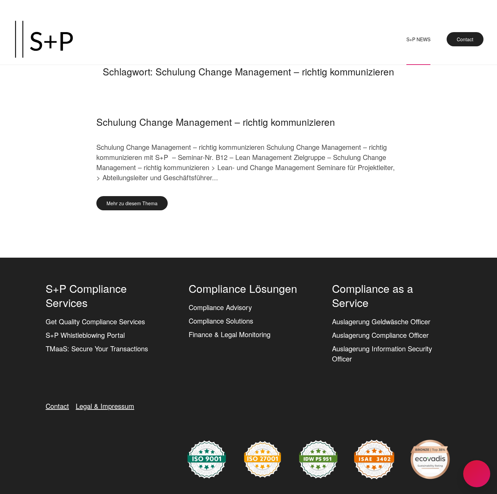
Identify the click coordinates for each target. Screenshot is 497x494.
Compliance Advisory (220, 307)
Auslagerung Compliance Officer (380, 335)
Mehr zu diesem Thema (132, 203)
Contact (465, 39)
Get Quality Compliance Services (95, 321)
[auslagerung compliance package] (262, 458)
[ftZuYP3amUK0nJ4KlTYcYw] (430, 458)
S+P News (418, 39)
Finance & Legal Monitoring (229, 334)
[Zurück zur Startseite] (44, 39)
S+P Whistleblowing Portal (85, 335)
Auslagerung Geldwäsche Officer (381, 321)
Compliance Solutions (221, 321)
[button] (476, 473)
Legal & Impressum (105, 406)
